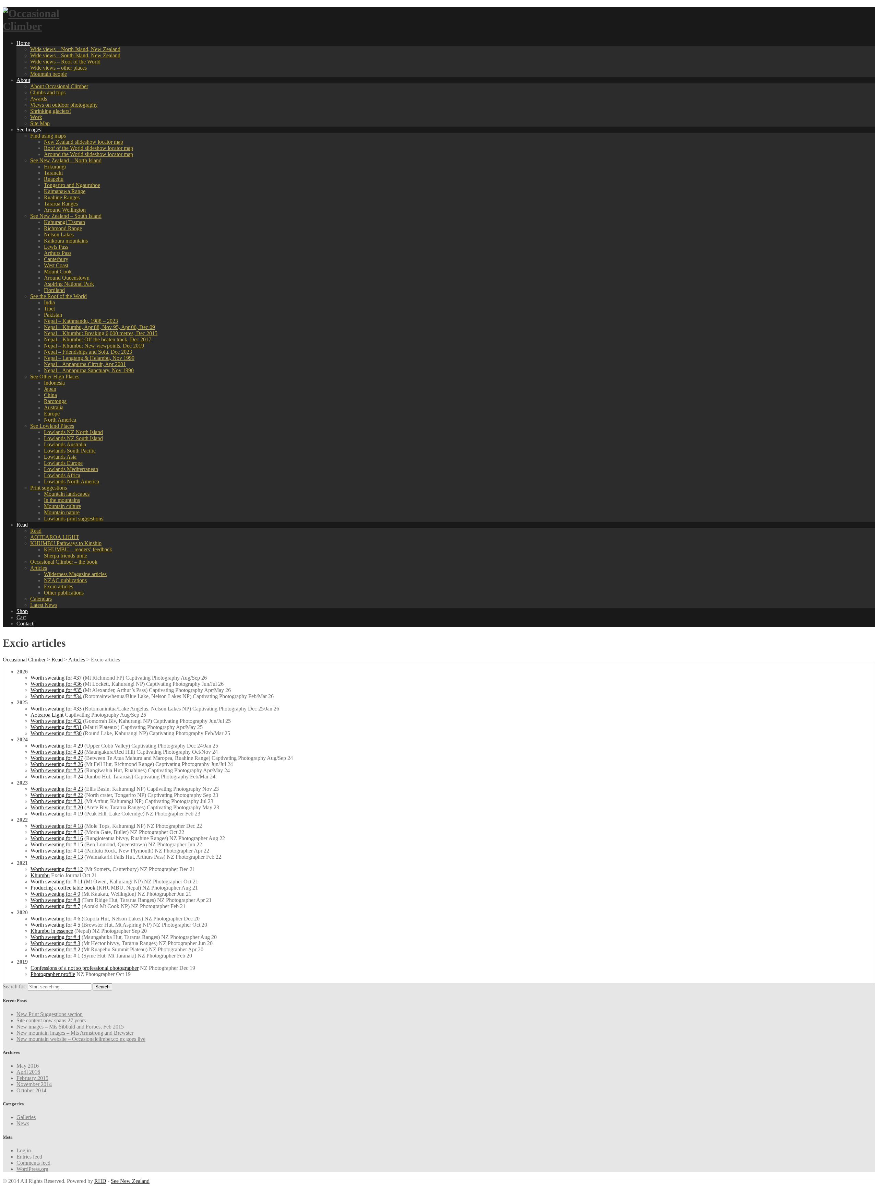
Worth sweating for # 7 (55, 906)
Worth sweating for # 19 (57, 813)
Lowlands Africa (62, 475)
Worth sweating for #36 (56, 684)
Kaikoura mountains (66, 241)
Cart (21, 617)
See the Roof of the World (58, 296)
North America (60, 420)
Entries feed (29, 1157)
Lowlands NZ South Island (73, 438)
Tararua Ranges (61, 204)
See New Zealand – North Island (66, 160)
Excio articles (58, 586)
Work (36, 117)
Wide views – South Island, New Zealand (75, 55)
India (49, 302)
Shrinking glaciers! (50, 111)
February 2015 (32, 1078)
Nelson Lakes (59, 234)
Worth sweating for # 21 (57, 801)
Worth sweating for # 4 (55, 937)
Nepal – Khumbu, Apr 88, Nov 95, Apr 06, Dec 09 (99, 327)
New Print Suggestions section (49, 1014)
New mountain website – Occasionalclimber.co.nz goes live (80, 1039)
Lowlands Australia (65, 444)
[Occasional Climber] (45, 26)
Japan (50, 389)
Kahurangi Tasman (64, 222)
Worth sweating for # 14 (57, 851)
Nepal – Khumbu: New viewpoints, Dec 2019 (94, 346)
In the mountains (62, 500)
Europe (52, 413)
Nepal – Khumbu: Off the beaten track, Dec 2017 (97, 339)
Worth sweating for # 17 (57, 832)
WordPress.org (32, 1169)
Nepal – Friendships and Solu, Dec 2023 (88, 352)
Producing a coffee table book (63, 888)
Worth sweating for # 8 (55, 900)
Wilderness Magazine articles (75, 574)
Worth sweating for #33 (56, 709)
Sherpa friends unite (65, 556)
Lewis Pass (56, 247)
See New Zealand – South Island (66, 216)
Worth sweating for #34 (56, 696)
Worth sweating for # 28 (57, 752)
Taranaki (53, 173)
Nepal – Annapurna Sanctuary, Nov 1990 (89, 370)
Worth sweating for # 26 (57, 764)
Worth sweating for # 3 (55, 943)
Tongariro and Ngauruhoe (72, 185)
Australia (53, 407)
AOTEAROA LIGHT (54, 537)
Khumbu (40, 875)
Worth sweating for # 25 (57, 770)
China (50, 395)
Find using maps (48, 136)
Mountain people (48, 74)
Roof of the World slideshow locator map (88, 148)
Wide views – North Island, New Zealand (75, 49)
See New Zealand (130, 1181)
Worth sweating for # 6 (55, 918)
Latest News (43, 605)
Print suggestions (48, 488)
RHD (100, 1181)
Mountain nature (62, 512)
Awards (38, 99)
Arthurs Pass (57, 253)
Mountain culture (62, 506)
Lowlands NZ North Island (73, 432)
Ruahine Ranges (62, 197)
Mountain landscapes (67, 494)
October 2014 (31, 1090)
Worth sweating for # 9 (55, 894)
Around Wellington (65, 210)
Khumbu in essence (52, 931)
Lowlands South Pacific (70, 451)
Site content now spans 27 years (51, 1020)
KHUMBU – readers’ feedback (78, 549)
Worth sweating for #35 (56, 690)
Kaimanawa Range (64, 191)
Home (23, 43)
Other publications (64, 593)
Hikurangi (55, 166)
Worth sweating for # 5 (55, 925)
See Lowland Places (52, 426)
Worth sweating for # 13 (57, 857)
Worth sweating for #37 (56, 678)
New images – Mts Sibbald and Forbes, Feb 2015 (70, 1027)
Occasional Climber (24, 659)
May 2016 (27, 1066)
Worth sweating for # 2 (55, 949)
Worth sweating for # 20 (57, 807)
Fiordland (54, 290)
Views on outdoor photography (64, 105)
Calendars (41, 599)
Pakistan (53, 315)
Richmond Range (63, 228)
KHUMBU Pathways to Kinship (66, 543)
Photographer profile (53, 974)
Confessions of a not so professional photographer (85, 968)
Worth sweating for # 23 (57, 789)
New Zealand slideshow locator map (83, 142)
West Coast (56, 265)
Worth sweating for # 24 (57, 776)
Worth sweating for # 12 (57, 869)
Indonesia (54, 383)
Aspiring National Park (69, 284)
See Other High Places (54, 376)
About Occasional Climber (59, 86)
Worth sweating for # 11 (57, 881)
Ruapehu (53, 179)
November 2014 (34, 1084)
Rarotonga (55, 401)
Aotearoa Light (47, 715)
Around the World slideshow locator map (88, 154)
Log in (23, 1150)
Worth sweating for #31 (56, 727)
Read (22, 525)
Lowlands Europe (63, 463)
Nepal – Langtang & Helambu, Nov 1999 (89, 358)
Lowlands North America (71, 481)
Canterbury (56, 259)
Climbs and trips (48, 92)
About (23, 80)
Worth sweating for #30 (56, 733)
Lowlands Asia (60, 457)
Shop (22, 611)
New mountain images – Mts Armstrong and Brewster (74, 1033)
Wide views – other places (58, 68)
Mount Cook (58, 271)
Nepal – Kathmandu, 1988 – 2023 (81, 321)
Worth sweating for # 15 (57, 844)
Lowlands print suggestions (73, 518)
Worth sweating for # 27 (57, 758)
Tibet (49, 309)
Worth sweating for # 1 (55, 956)
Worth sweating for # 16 (57, 838)
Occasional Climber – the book (63, 562)
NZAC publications (65, 580)
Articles (38, 568)
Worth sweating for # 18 (57, 826)
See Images (28, 129)
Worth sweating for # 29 (57, 746)
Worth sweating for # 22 (57, 795)
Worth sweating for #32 (56, 721)
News (22, 1123)
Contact (24, 623)
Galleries (26, 1117)
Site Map (40, 123)
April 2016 (28, 1072)
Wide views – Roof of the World (65, 61)
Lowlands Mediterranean (71, 469)
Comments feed (33, 1163)
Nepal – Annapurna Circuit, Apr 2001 (85, 364)
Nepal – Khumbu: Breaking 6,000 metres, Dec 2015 (100, 333)
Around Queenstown (67, 278)
